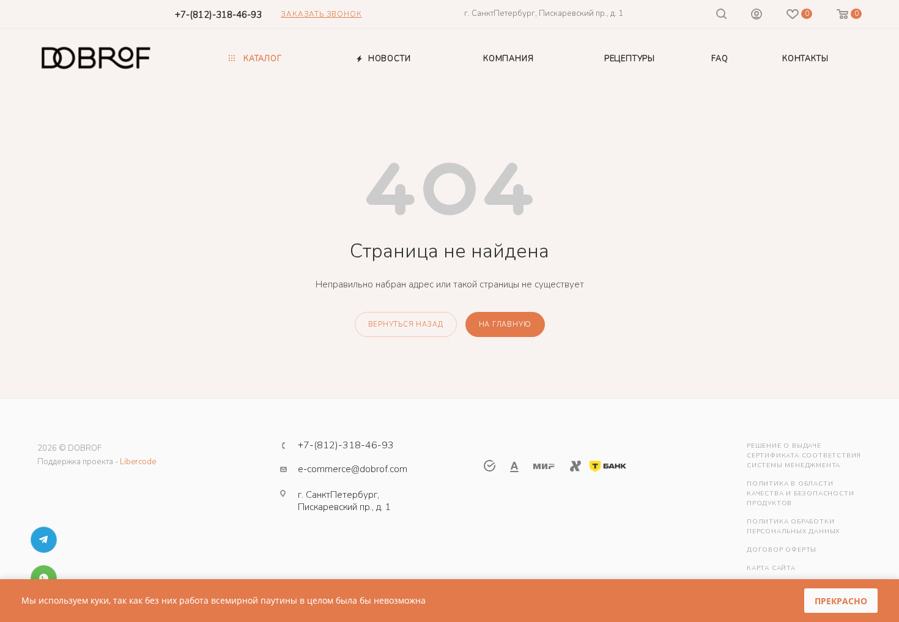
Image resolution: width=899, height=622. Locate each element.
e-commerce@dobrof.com (352, 469)
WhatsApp (44, 578)
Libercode (138, 461)
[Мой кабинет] (756, 16)
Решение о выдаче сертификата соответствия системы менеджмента (804, 456)
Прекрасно (841, 601)
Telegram (44, 540)
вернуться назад (405, 324)
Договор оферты (781, 550)
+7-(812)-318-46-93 (218, 15)
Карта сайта (771, 568)
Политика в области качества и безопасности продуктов (800, 493)
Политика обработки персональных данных (793, 526)
